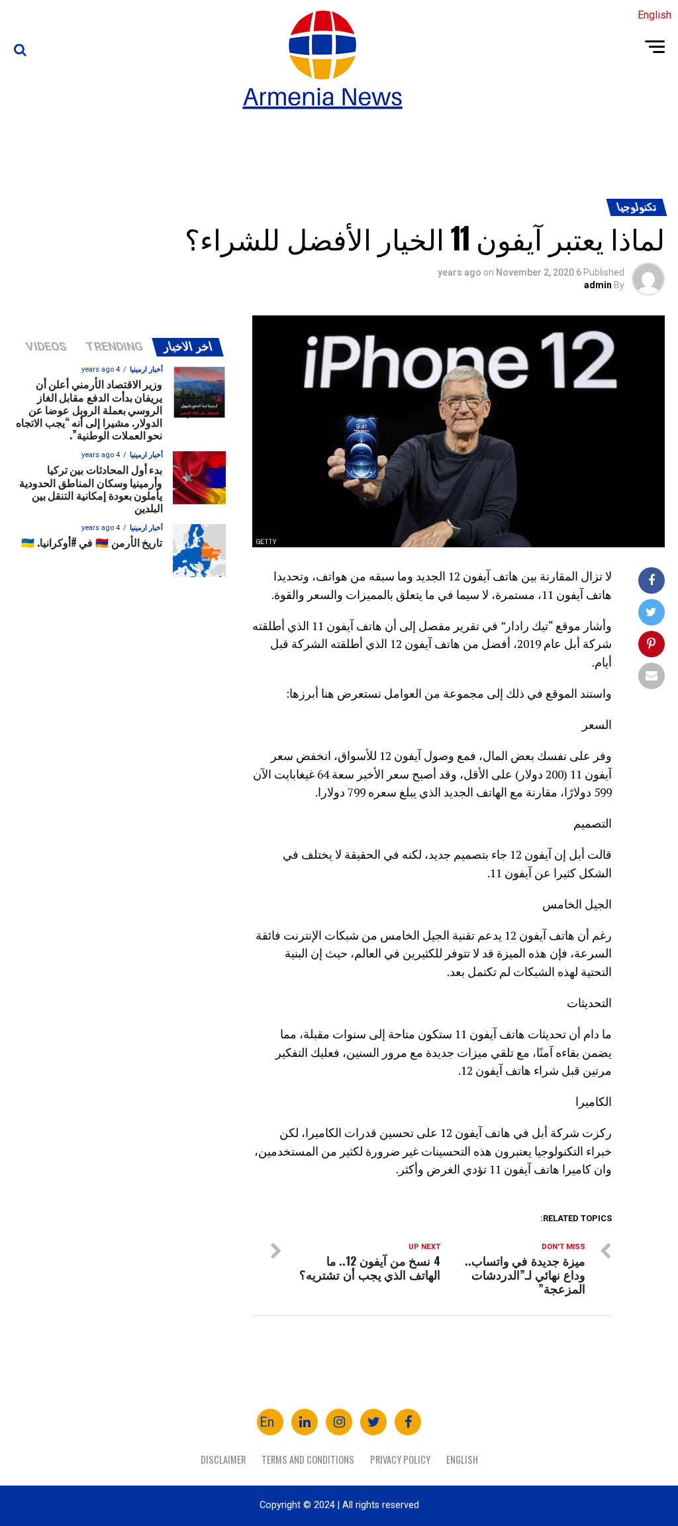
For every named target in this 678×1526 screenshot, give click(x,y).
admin (598, 285)
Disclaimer (223, 1459)
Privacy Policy (400, 1459)
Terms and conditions (308, 1459)
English (462, 1459)
